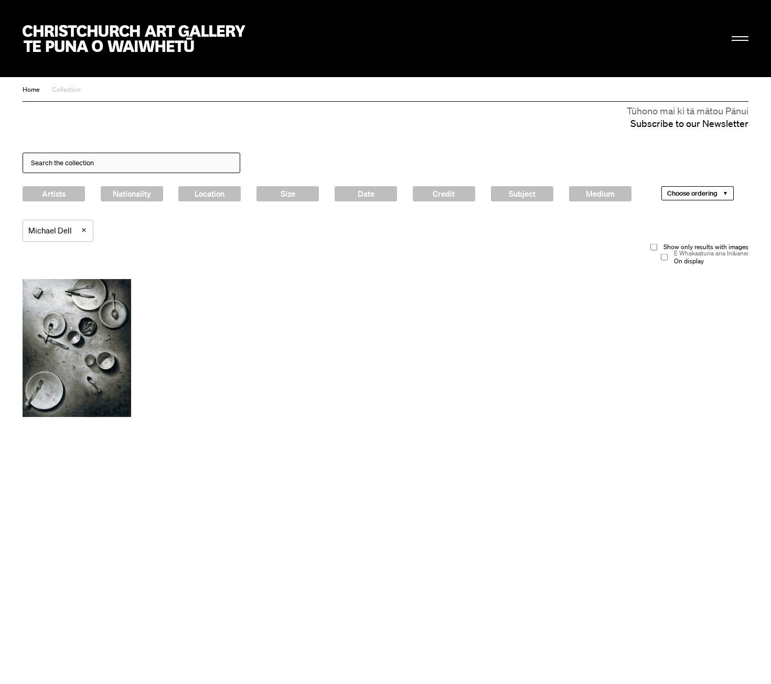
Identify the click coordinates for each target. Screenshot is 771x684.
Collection (66, 89)
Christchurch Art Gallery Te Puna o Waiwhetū (134, 38)
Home (31, 89)
